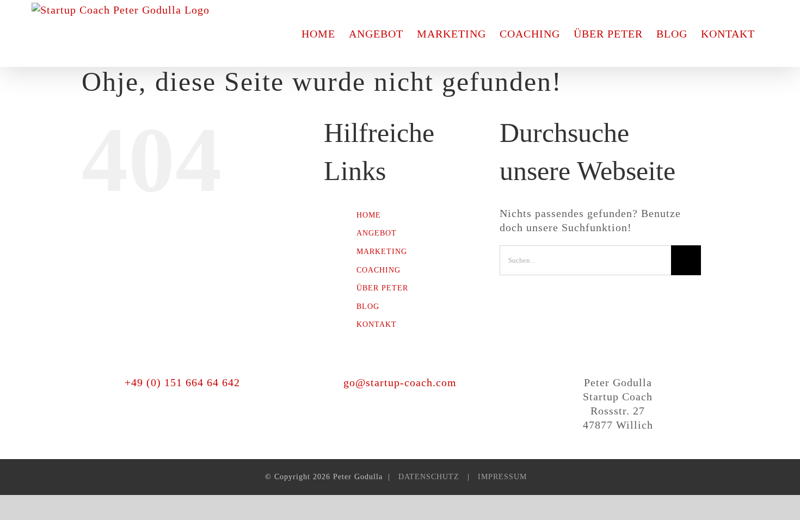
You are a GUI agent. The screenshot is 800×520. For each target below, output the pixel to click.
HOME (368, 215)
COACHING (378, 270)
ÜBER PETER (382, 288)
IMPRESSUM (502, 477)
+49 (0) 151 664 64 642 (182, 382)
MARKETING (381, 251)
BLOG (367, 306)
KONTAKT (376, 324)
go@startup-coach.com (400, 382)
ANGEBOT (376, 233)
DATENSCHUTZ (428, 477)
